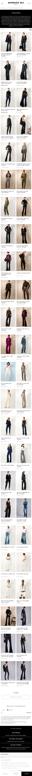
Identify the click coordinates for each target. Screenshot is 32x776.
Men (3, 710)
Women (10, 710)
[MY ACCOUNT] (27, 3)
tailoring (10, 25)
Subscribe (29, 712)
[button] (2, 3)
